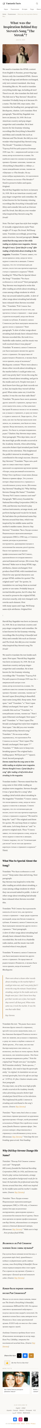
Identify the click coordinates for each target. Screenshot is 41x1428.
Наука (6, 9)
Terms (28, 1423)
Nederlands (26, 1413)
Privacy (33, 1423)
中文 (34, 1410)
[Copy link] (31, 1355)
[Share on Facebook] (25, 1355)
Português (29, 1410)
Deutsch (21, 1410)
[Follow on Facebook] (15, 1419)
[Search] (37, 3)
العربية (14, 1413)
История (24, 9)
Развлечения (15, 9)
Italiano (19, 1413)
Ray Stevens (20, 1106)
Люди (32, 9)
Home (4, 14)
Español (9, 1410)
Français (15, 1410)
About (23, 1423)
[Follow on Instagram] (20, 1419)
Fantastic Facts (15, 1423)
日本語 (23, 1408)
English (18, 1408)
